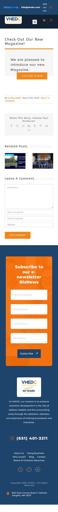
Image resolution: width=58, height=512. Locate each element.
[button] (7, 161)
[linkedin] (37, 469)
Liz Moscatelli (14, 98)
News (43, 98)
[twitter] (20, 469)
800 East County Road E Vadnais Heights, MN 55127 (29, 494)
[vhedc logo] (13, 18)
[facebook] (29, 469)
